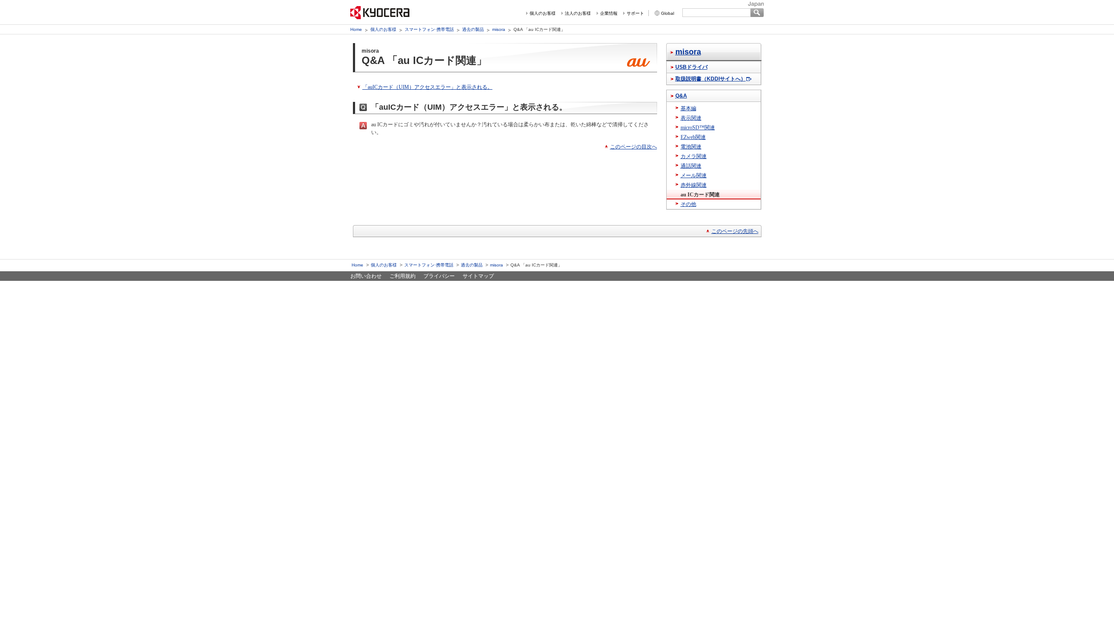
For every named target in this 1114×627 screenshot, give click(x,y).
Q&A (681, 96)
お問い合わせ (366, 276)
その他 (688, 204)
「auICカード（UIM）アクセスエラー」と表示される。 (427, 87)
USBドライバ (691, 67)
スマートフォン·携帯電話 (429, 29)
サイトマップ (478, 276)
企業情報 (608, 13)
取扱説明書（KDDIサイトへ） (710, 79)
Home (356, 29)
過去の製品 (473, 29)
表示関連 (691, 118)
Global (667, 13)
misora (498, 29)
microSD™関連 (698, 128)
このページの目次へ (633, 147)
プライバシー (439, 276)
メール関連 (694, 175)
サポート (635, 13)
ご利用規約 (402, 276)
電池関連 (691, 147)
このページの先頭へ (734, 231)
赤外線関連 (694, 185)
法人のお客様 (578, 13)
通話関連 (691, 166)
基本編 (688, 108)
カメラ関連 (694, 156)
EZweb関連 (693, 137)
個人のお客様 (543, 13)
